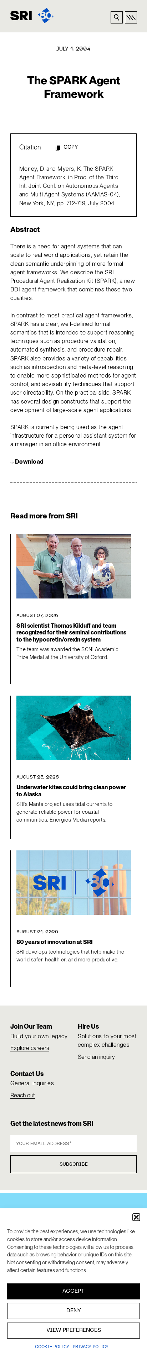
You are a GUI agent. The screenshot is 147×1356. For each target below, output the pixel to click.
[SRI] (32, 15)
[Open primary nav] (131, 17)
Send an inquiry (96, 1057)
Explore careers (29, 1048)
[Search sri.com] (116, 17)
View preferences (73, 1330)
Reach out (22, 1095)
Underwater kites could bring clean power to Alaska (71, 790)
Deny (73, 1310)
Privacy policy (90, 1347)
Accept (73, 1291)
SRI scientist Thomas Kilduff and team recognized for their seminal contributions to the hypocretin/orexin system (71, 632)
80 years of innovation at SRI (54, 942)
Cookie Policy (52, 1347)
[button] (136, 1217)
